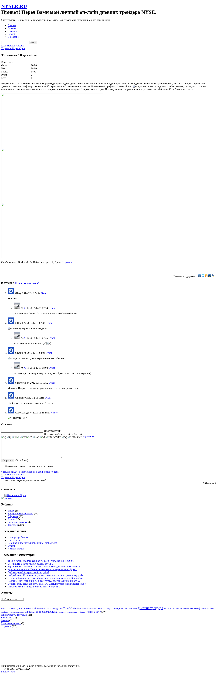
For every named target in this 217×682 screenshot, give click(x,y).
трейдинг (81, 612)
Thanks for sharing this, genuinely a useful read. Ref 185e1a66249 (41, 560)
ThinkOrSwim (69, 608)
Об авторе (13, 36)
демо (121, 608)
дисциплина (131, 608)
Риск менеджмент (17, 522)
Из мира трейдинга (18, 537)
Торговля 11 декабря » (13, 48)
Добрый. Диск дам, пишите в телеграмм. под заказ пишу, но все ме (44, 581)
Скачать (12, 28)
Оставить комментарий (27, 283)
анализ (93, 608)
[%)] (64, 437)
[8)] (9, 437)
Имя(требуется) (52, 430)
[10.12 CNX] (52, 202)
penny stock (31, 608)
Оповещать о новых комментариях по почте (29, 466)
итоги (166, 608)
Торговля (67, 262)
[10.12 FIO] (52, 257)
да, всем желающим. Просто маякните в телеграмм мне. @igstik (42, 569)
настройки (187, 608)
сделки (54, 611)
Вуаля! (11, 545)
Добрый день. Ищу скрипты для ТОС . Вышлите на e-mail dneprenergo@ (47, 583)
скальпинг (63, 612)
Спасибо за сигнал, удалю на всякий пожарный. (34, 586)
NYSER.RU (14, 6)
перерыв (23, 612)
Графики (12, 31)
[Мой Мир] (209, 276)
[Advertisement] (38, 268)
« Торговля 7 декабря (12, 45)
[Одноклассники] (206, 276)
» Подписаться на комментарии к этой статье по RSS (30, 471)
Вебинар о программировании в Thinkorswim (32, 543)
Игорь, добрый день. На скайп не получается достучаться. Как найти (45, 578)
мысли (179, 608)
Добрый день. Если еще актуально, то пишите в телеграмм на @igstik (45, 575)
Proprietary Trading (44, 608)
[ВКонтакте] (199, 276)
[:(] (14, 437)
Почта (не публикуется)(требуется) (63, 434)
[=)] (3, 437)
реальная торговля (38, 611)
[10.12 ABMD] (52, 147)
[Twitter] (203, 276)
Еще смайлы (88, 436)
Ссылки (12, 34)
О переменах (15, 540)
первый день (15, 612)
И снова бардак (16, 548)
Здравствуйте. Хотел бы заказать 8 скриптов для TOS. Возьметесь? (44, 566)
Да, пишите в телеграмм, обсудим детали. (30, 563)
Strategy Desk (57, 608)
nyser (13, 608)
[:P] (23, 437)
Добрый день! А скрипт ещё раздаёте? (28, 572)
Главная (12, 25)
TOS (79, 608)
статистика (72, 612)
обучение (201, 608)
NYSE (8, 608)
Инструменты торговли (20, 513)
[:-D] (29, 437)
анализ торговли (107, 608)
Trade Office (86, 608)
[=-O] (36, 437)
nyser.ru (20, 608)
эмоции (89, 611)
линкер (172, 608)
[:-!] (42, 437)
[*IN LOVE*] (53, 437)
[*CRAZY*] (75, 437)
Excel (3, 608)
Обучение (13, 516)
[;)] (18, 437)
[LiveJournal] (213, 276)
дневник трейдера (150, 608)
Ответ (44, 293)
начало (194, 608)
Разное (11, 519)
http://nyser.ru (8, 671)
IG (25, 308)
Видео (11, 510)
